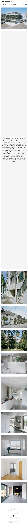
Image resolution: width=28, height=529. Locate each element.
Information (24, 4)
